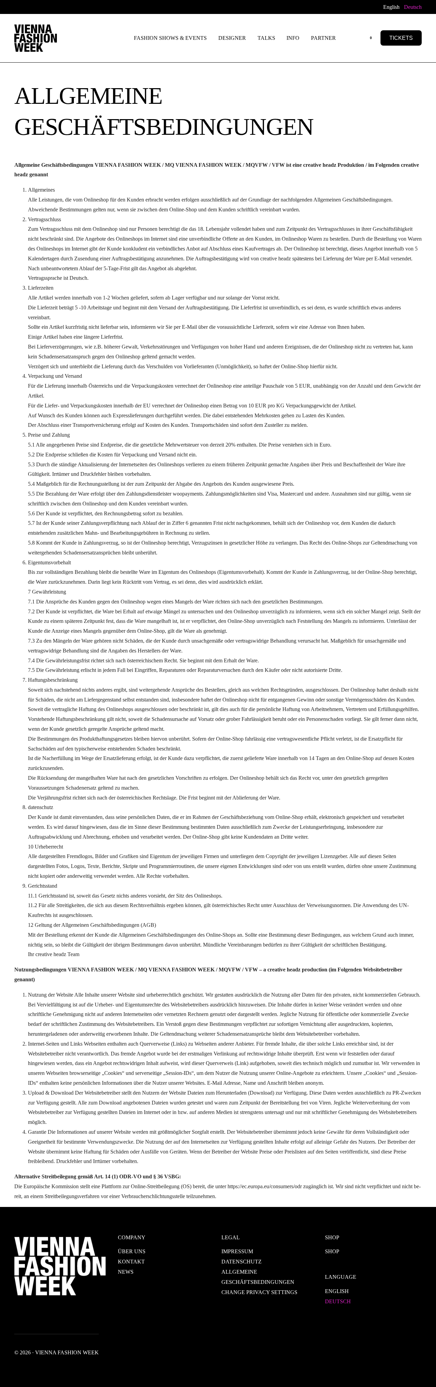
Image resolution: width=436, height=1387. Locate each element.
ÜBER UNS (131, 1251)
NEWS (126, 1272)
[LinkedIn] (59, 7)
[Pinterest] (70, 7)
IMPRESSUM (237, 1251)
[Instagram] (49, 7)
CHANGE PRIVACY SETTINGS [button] (259, 1292)
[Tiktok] (81, 7)
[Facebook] (18, 7)
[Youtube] (38, 7)
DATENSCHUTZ (241, 1261)
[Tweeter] (27, 7)
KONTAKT (131, 1261)
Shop (332, 1251)
